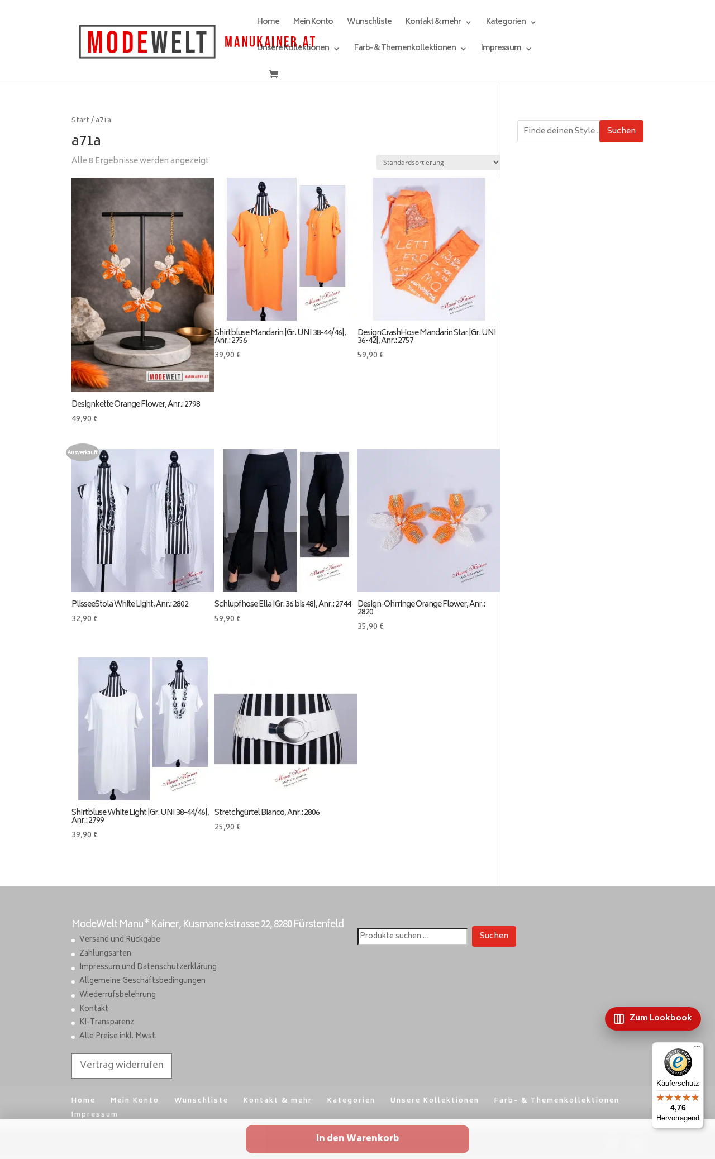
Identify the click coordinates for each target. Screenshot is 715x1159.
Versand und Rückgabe (119, 940)
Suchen (621, 132)
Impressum (501, 50)
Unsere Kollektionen (293, 50)
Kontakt (93, 1009)
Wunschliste (369, 23)
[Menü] (697, 1049)
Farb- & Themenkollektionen (405, 50)
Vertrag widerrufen (122, 1066)
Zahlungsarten (105, 954)
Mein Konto (313, 23)
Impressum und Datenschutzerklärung (148, 967)
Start (80, 121)
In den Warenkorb (357, 1139)
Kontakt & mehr (433, 23)
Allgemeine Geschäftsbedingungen (142, 981)
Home (268, 23)
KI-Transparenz (106, 1023)
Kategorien (506, 23)
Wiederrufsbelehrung (117, 995)
